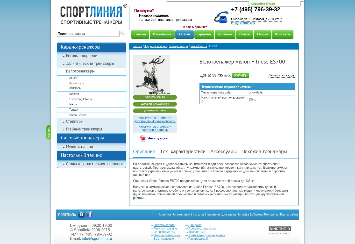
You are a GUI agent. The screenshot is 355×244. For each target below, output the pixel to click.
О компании (162, 34)
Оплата (244, 34)
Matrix (73, 105)
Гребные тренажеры (84, 129)
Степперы (74, 121)
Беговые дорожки (81, 56)
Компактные (196, 232)
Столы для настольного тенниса (94, 164)
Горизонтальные (165, 228)
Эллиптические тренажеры (90, 63)
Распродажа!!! (198, 238)
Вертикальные (164, 238)
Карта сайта (289, 214)
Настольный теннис (81, 156)
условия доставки (155, 110)
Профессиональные (202, 228)
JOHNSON (75, 89)
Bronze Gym (76, 83)
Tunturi (73, 110)
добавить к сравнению (155, 103)
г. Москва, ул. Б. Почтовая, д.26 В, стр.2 (256, 19)
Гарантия (204, 34)
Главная (140, 34)
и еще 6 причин (194, 27)
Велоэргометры (165, 232)
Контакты (282, 34)
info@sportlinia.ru (243, 23)
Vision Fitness (77, 115)
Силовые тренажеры (82, 138)
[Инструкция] (144, 139)
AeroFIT (74, 78)
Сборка (262, 34)
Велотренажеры (80, 71)
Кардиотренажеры (80, 47)
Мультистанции (79, 147)
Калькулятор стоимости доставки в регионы (155, 128)
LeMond (74, 94)
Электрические (164, 225)
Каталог (184, 34)
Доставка (225, 34)
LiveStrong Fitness (80, 99)
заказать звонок (155, 96)
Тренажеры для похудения (206, 235)
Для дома (194, 225)
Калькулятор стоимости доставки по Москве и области (155, 119)
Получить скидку (282, 75)
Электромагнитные (167, 235)
